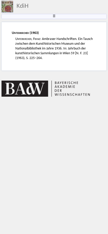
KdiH (23, 6)
